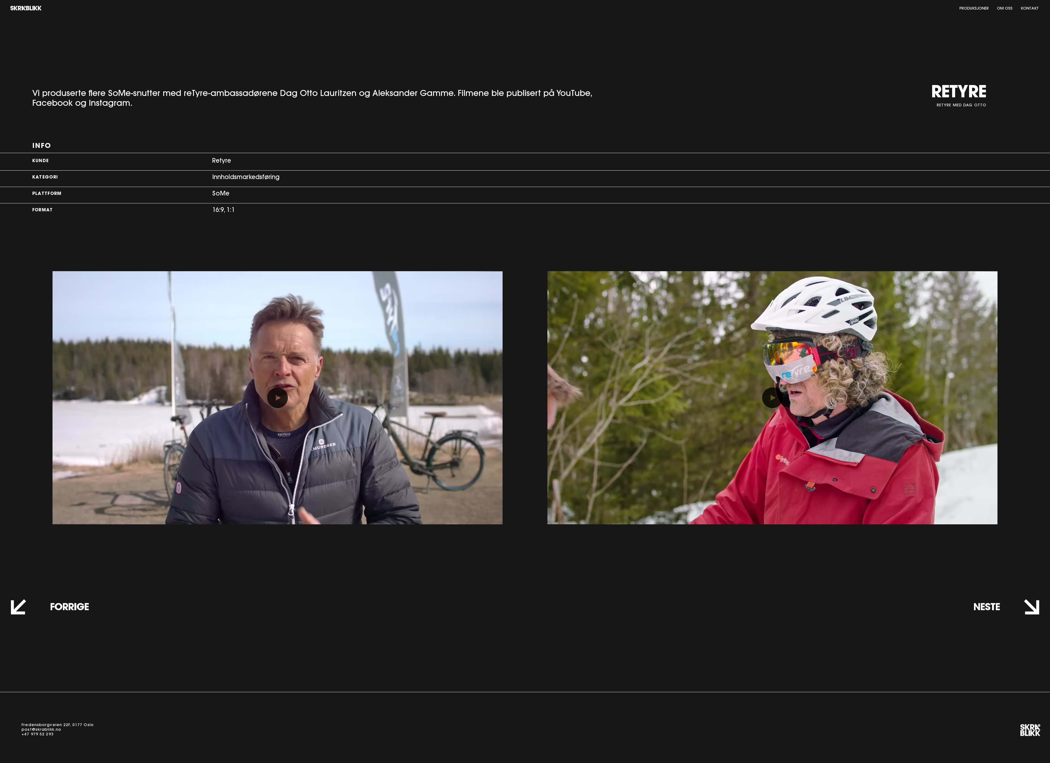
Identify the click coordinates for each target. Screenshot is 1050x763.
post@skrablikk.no (41, 730)
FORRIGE (69, 608)
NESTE (986, 608)
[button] (493, 517)
